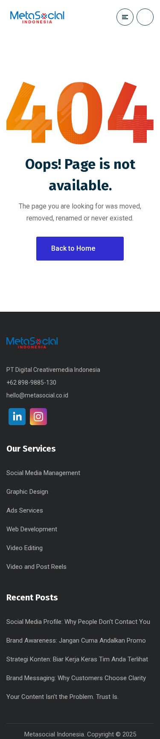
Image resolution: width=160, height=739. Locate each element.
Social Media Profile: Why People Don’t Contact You (78, 622)
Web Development (31, 529)
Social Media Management (43, 473)
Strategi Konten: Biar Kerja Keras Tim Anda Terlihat (77, 659)
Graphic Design (27, 492)
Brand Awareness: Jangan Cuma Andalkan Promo (76, 640)
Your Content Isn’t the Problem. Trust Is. (62, 697)
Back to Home (73, 248)
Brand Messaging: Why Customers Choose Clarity (76, 678)
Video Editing (24, 548)
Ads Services (24, 510)
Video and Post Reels (36, 567)
